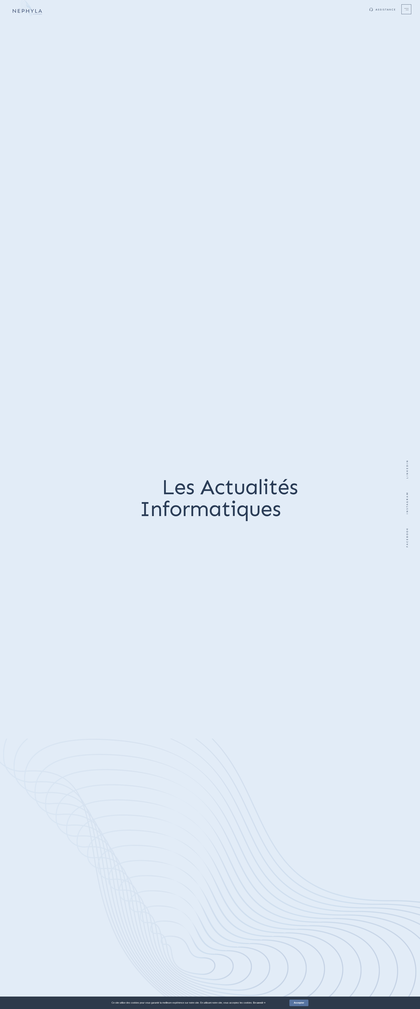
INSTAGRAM (407, 503)
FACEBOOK (407, 537)
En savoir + (259, 1002)
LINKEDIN (407, 469)
